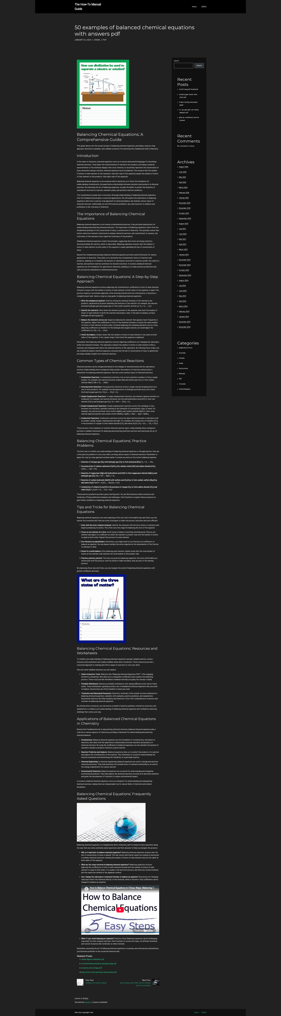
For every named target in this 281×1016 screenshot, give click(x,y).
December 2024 (184, 260)
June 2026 (182, 172)
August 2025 (183, 224)
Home (194, 7)
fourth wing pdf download (188, 89)
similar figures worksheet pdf (92, 959)
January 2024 (184, 317)
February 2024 (184, 311)
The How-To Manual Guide (88, 7)
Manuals (182, 374)
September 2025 (185, 218)
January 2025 (184, 255)
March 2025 (183, 249)
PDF (105, 40)
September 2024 (185, 275)
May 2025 (182, 239)
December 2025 (184, 203)
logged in (88, 1002)
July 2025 (182, 229)
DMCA (203, 7)
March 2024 (183, 306)
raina (97, 40)
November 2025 (184, 208)
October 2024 (184, 270)
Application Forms (185, 348)
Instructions (183, 368)
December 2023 (184, 322)
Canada (182, 358)
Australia (182, 353)
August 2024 (183, 280)
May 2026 (182, 177)
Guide (181, 363)
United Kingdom (184, 389)
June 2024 (182, 291)
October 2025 (184, 213)
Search (176, 61)
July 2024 (182, 286)
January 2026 (184, 198)
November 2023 (184, 327)
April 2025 (182, 244)
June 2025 (182, 234)
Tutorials (182, 384)
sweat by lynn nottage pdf (91, 968)
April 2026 (182, 182)
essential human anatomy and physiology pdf (98, 964)
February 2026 (184, 193)
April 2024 (182, 301)
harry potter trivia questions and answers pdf (99, 972)
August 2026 (183, 167)
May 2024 (182, 296)
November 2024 (184, 265)
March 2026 (183, 187)
